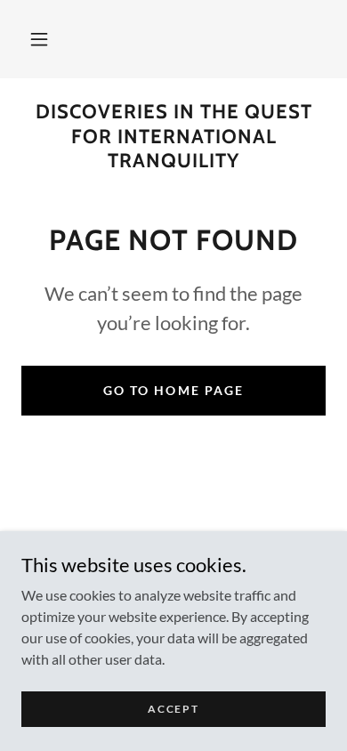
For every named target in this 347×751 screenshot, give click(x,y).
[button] (39, 39)
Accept (173, 708)
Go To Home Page (173, 390)
